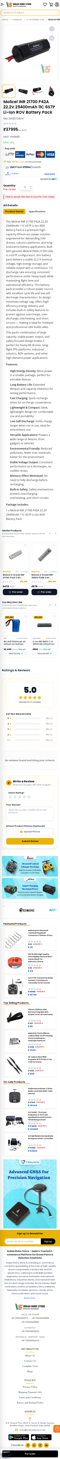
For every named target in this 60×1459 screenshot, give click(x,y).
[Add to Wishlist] (26, 617)
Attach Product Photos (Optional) (25, 826)
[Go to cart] (51, 4)
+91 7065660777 (19, 1318)
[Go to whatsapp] (34, 1445)
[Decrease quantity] (31, 188)
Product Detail (14, 211)
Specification (37, 211)
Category (17, 19)
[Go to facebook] (28, 1445)
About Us (30, 1356)
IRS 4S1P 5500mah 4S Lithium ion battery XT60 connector (15, 643)
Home (5, 19)
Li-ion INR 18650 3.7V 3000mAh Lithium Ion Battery (43, 643)
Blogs (30, 1371)
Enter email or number (20, 1241)
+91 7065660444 (30, 1340)
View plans (49, 173)
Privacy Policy (30, 1387)
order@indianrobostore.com (32, 1430)
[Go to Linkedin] (46, 1445)
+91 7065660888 (40, 1318)
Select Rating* (16, 793)
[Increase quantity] (31, 186)
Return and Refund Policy (30, 1403)
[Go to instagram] (40, 1445)
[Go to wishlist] (45, 4)
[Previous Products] (50, 533)
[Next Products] (55, 533)
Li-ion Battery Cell (35, 19)
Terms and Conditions (30, 1397)
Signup (48, 1241)
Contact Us (30, 1361)
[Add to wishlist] (51, 28)
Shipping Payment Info (30, 1392)
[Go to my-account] (57, 4)
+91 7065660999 (30, 1322)
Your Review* (13, 805)
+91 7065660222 (30, 1331)
